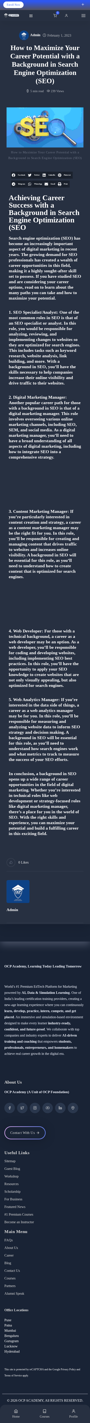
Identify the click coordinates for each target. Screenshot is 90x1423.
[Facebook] (9, 1108)
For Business (13, 1199)
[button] (67, 15)
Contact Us (12, 1270)
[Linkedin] (60, 1108)
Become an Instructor (19, 1222)
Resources (11, 1184)
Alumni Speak (14, 1293)
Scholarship (12, 1191)
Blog (7, 1263)
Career (9, 1255)
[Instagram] (35, 1108)
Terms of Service (13, 1375)
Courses (10, 1278)
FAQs (8, 1240)
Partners (10, 1286)
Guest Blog (12, 1169)
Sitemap (10, 1161)
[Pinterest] (73, 1108)
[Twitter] (22, 1108)
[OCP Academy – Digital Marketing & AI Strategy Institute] (15, 15)
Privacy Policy (68, 1369)
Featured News (14, 1207)
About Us (11, 1248)
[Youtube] (47, 1108)
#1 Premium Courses (18, 1214)
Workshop (11, 1176)
